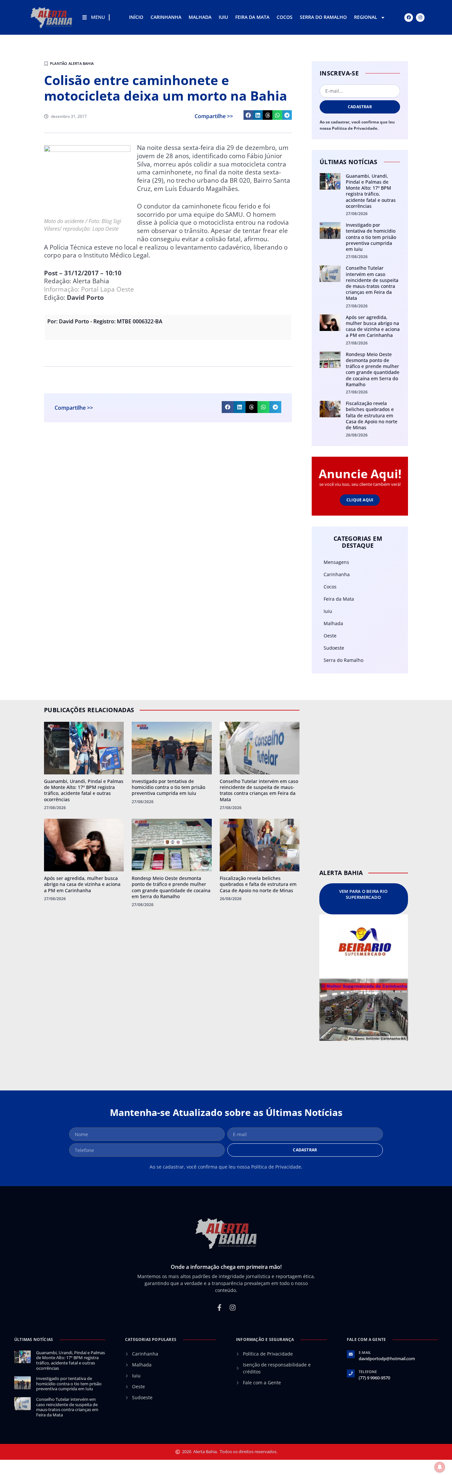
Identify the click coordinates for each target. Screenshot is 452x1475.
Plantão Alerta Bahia (72, 63)
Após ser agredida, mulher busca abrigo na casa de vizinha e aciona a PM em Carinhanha (373, 326)
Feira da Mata (252, 17)
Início (136, 17)
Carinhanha (166, 17)
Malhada (200, 17)
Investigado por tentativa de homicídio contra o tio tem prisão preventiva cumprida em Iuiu (371, 237)
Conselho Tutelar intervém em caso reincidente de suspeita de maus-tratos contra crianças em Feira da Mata (372, 283)
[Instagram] (420, 17)
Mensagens (336, 562)
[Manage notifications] (439, 1467)
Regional (365, 17)
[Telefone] (351, 1373)
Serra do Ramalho (323, 17)
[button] (248, 115)
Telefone (368, 1371)
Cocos (285, 17)
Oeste (330, 635)
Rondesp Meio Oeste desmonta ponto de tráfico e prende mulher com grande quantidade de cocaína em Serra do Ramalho (372, 369)
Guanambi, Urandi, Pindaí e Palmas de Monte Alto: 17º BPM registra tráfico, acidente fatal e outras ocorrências (371, 191)
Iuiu (223, 17)
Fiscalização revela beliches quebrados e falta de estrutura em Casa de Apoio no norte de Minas (371, 415)
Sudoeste (334, 648)
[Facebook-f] (219, 1307)
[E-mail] (351, 1354)
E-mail (365, 1352)
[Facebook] (408, 17)
